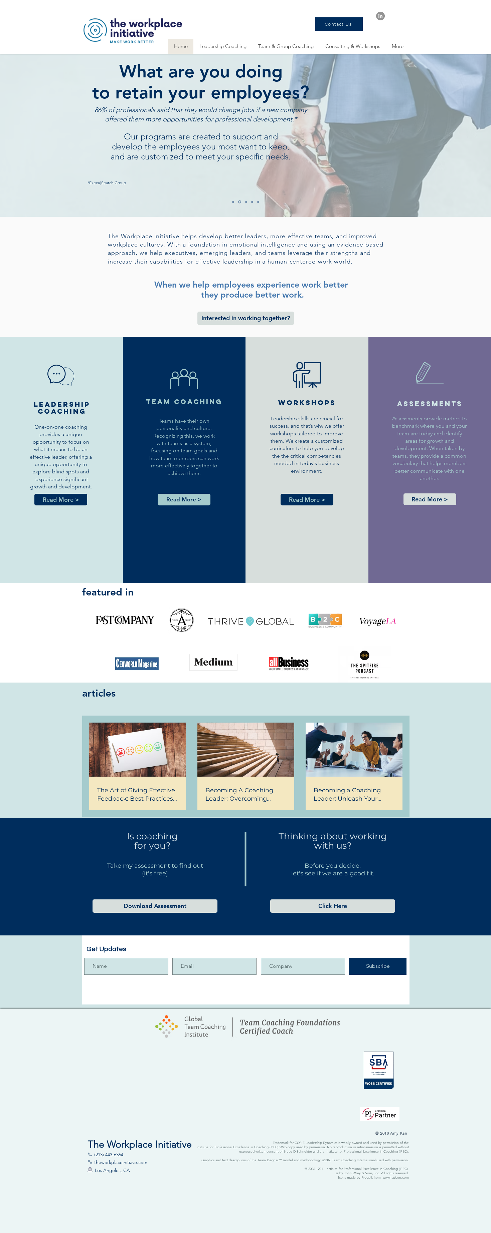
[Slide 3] (233, 202)
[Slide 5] (239, 201)
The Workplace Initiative (144, 236)
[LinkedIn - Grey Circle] (380, 16)
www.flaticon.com (396, 1177)
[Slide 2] (258, 202)
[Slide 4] (252, 202)
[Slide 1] (246, 202)
